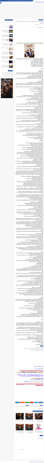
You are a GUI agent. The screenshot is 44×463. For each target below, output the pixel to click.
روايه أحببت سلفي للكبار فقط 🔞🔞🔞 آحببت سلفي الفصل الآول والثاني (5, 40)
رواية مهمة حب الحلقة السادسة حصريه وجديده (36, 349)
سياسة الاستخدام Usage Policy (21, 0)
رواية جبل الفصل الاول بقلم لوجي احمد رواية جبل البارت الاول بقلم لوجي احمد (5, 44)
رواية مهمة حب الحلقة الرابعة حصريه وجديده (36, 350)
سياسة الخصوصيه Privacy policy (28, 0)
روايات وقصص (40, 19)
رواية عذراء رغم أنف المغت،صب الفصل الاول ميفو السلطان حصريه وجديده (39, 421)
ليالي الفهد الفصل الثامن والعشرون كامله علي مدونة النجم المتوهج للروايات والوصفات (5, 35)
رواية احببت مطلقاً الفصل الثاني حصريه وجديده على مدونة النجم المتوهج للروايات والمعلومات (5, 57)
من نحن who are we (11, 0)
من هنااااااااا (26, 381)
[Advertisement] (22, 12)
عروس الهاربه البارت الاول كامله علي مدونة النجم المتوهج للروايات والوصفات (5, 31)
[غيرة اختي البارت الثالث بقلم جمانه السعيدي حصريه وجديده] (20, 416)
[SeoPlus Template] (43, 461)
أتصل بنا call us (15, 0)
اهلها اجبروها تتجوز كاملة (39, 347)
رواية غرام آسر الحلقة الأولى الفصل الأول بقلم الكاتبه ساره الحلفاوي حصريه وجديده (39, 431)
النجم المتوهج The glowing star (37, 2)
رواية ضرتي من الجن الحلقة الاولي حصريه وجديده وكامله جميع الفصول (33, 348)
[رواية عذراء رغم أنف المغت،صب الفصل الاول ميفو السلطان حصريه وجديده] (39, 416)
